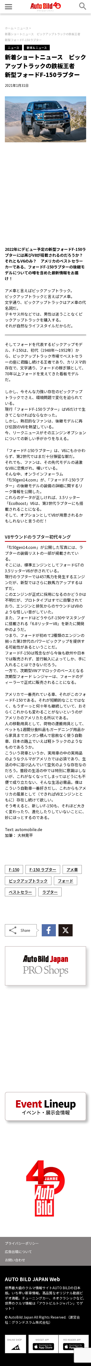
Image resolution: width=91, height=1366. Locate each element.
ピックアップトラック (28, 881)
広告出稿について (18, 1251)
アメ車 (72, 869)
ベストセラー (20, 892)
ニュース (13, 47)
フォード (65, 881)
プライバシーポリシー (22, 1243)
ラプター (50, 892)
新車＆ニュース (37, 47)
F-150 (14, 869)
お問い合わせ (15, 1259)
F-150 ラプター (42, 869)
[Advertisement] (45, 194)
